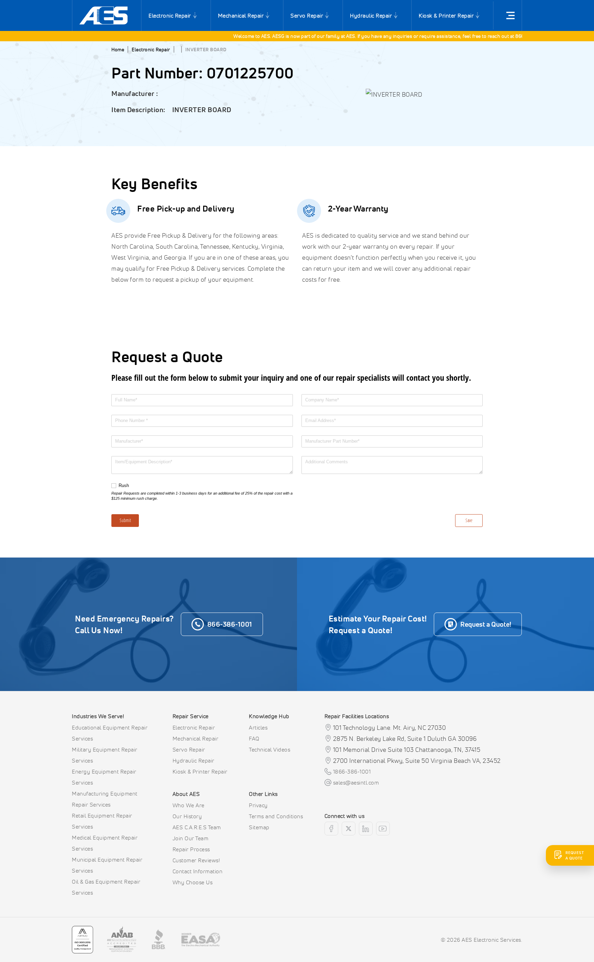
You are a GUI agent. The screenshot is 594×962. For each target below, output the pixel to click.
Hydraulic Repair (371, 15)
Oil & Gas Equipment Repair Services (106, 887)
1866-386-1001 (352, 771)
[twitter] (348, 828)
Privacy (258, 805)
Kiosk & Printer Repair (446, 15)
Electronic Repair (169, 15)
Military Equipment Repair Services (105, 755)
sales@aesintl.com (356, 782)
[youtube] (383, 828)
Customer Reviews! (196, 860)
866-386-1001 (519, 36)
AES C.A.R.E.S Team (197, 827)
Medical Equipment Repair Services (105, 843)
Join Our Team (191, 838)
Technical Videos (269, 749)
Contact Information (198, 871)
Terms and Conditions (276, 816)
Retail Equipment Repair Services (102, 821)
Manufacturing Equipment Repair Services (105, 799)
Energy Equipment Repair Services (104, 777)
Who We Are (189, 805)
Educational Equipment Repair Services (109, 733)
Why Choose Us (193, 882)
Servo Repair (306, 15)
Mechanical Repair (241, 15)
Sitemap (259, 827)
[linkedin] (366, 828)
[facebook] (331, 828)
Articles (258, 727)
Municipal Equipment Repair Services (107, 865)
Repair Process (191, 849)
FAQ (254, 738)
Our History (187, 816)
